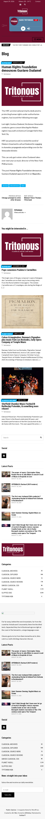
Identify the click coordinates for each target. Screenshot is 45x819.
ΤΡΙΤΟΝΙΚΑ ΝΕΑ (7, 596)
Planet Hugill (7, 334)
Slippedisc (36, 174)
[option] (28, 45)
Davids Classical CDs (10, 585)
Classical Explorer (9, 400)
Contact (37, 1)
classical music (14, 185)
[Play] (23, 28)
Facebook (20, 4)
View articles (19, 212)
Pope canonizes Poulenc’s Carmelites (19, 270)
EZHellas (28, 813)
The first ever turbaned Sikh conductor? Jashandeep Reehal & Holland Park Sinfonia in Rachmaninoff (27, 498)
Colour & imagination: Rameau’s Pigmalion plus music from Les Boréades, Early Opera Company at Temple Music (21, 339)
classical (5, 185)
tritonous (7, 74)
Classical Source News (11, 578)
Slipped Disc (6, 63)
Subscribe (8, 795)
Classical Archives (9, 571)
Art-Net (14, 813)
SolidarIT (22, 815)
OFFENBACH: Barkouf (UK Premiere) (24, 484)
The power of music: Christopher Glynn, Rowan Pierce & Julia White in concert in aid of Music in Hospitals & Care (27, 474)
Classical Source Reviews (12, 582)
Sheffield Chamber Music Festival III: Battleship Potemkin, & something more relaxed (20, 406)
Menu (38, 39)
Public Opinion (11, 810)
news (23, 185)
